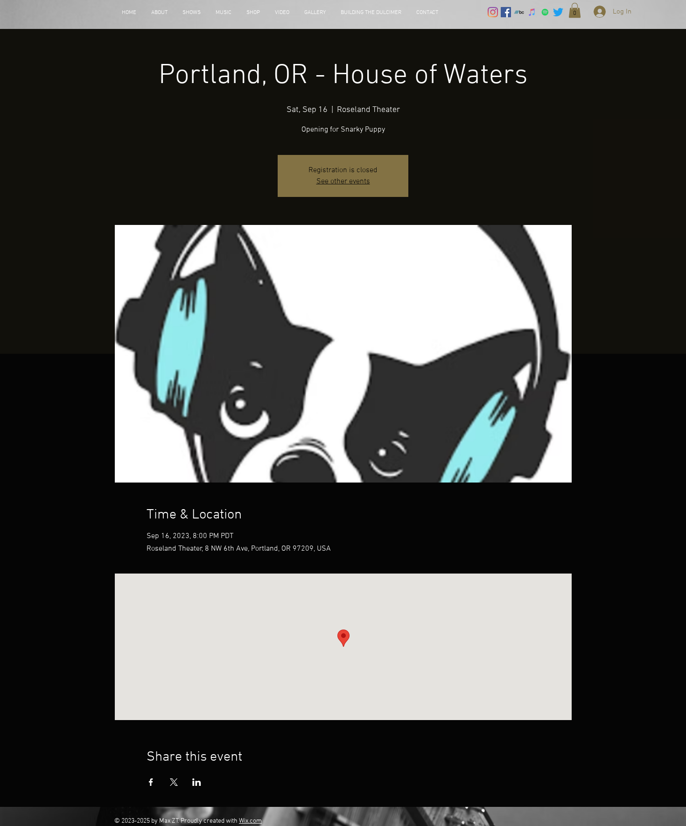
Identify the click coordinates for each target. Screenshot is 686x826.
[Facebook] (506, 12)
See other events (343, 181)
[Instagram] (493, 12)
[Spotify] (545, 12)
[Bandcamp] (519, 12)
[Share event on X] (173, 782)
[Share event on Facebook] (151, 782)
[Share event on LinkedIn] (196, 782)
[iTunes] (532, 12)
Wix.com (250, 821)
